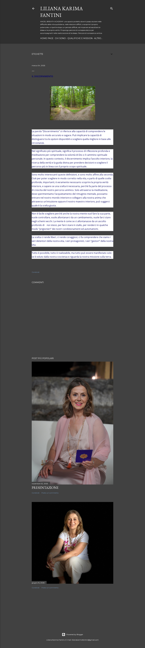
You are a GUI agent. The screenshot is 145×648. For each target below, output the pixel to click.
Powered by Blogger (74, 634)
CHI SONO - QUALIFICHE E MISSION (74, 38)
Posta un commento (49, 493)
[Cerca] (111, 8)
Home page (46, 38)
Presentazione (45, 487)
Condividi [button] (35, 272)
